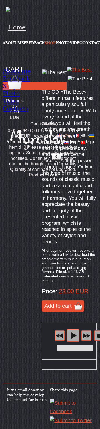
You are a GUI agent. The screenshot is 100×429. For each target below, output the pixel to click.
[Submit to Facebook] (71, 411)
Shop (50, 42)
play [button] (73, 335)
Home (17, 27)
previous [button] (60, 335)
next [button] (86, 335)
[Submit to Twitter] (71, 420)
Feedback (34, 42)
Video (76, 42)
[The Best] (79, 69)
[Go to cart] (14, 89)
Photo (63, 42)
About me (13, 42)
